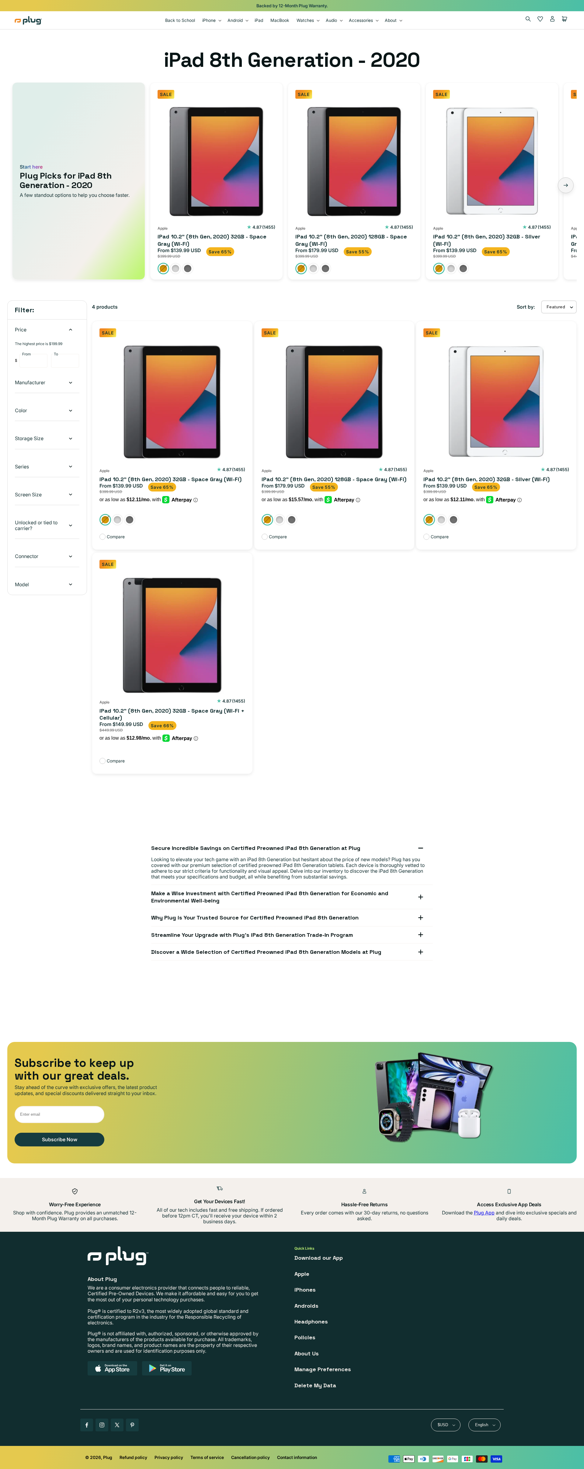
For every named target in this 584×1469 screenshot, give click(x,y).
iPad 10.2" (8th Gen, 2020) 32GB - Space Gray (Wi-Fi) (212, 240)
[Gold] (163, 268)
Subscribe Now (59, 1139)
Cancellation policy (250, 1457)
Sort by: (526, 307)
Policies (304, 1337)
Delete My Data (315, 1385)
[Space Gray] (187, 268)
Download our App (318, 1257)
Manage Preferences (322, 1369)
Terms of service (207, 1457)
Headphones (311, 1321)
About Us (306, 1353)
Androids (306, 1305)
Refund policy (133, 1457)
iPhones (305, 1289)
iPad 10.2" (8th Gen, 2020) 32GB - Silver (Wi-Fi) (486, 240)
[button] (211, 20)
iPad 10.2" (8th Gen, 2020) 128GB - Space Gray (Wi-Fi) (351, 240)
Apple (301, 1273)
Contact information (297, 1457)
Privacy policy (169, 1457)
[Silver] (175, 268)
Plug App (484, 1213)
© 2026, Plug (98, 1457)
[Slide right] (566, 185)
